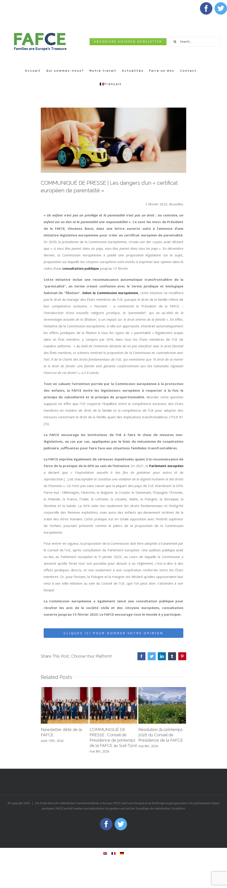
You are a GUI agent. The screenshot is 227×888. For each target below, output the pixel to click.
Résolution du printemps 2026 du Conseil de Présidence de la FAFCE (160, 735)
